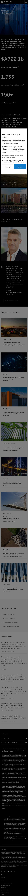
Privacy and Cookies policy (17, 161)
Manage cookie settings (7, 166)
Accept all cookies (19, 166)
